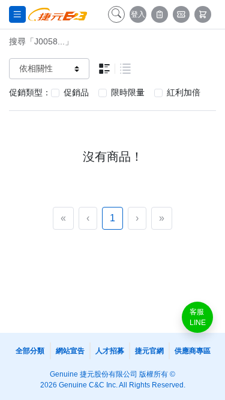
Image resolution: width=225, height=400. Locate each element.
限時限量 (128, 92)
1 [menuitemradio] (112, 218)
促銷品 (76, 92)
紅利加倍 (183, 92)
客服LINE (198, 317)
